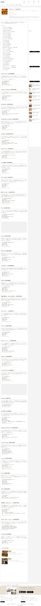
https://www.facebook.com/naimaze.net (9, 202)
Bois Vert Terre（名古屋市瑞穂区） (7, 27)
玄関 (18, 597)
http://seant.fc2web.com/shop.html (7, 321)
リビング (11, 597)
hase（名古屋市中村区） (6, 40)
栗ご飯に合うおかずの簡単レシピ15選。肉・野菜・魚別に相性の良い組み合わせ (36, 86)
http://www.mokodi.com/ (6, 336)
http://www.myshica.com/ (6, 261)
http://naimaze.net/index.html (6, 203)
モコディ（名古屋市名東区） (7, 50)
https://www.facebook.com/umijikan (9, 468)
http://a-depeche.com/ (5, 543)
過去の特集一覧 (34, 51)
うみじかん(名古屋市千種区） (7, 61)
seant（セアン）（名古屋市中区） (7, 48)
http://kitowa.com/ (5, 306)
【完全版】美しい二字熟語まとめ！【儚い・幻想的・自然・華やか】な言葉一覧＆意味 (36, 89)
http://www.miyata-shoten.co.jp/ (7, 406)
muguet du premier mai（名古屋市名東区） (8, 58)
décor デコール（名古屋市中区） (7, 34)
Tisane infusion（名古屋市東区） (7, 54)
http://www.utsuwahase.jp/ (6, 218)
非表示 (4, 25)
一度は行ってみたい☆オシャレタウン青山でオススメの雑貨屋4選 (36, 113)
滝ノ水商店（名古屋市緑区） (7, 57)
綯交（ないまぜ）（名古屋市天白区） (8, 38)
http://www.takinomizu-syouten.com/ (7, 423)
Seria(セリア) (23, 597)
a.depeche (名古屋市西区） (6, 68)
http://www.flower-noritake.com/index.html (8, 380)
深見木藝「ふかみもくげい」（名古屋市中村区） (9, 65)
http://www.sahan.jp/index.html (6, 246)
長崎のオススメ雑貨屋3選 (35, 116)
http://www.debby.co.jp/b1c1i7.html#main (8, 129)
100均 (4, 597)
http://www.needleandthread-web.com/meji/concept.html (9, 498)
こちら (5, 245)
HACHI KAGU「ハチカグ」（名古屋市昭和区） (9, 67)
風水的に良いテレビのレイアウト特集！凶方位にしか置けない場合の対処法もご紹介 (36, 93)
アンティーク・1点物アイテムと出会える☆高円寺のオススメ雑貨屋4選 (36, 105)
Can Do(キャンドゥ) (33, 597)
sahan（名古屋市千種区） (6, 41)
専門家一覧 (35, 81)
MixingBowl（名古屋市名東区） (7, 30)
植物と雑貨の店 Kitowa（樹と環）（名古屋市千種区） (10, 47)
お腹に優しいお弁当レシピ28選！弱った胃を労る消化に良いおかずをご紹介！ (36, 100)
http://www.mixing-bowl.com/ (6, 114)
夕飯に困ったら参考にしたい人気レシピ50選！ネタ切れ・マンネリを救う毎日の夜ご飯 (36, 96)
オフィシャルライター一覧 (34, 66)
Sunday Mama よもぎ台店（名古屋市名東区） (9, 31)
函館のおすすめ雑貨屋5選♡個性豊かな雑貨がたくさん (36, 109)
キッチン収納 (15, 597)
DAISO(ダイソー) (28, 597)
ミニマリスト (7, 597)
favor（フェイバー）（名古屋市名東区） (8, 51)
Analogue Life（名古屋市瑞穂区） (7, 44)
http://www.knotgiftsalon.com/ (6, 484)
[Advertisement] (14, 227)
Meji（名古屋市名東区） (6, 64)
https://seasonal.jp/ (5, 144)
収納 (1, 597)
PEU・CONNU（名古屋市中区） (7, 37)
